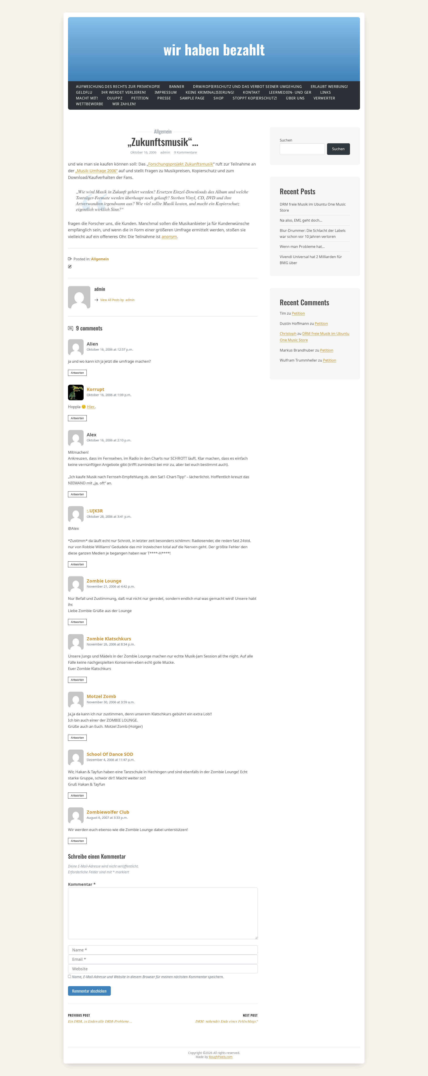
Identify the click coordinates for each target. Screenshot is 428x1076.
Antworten (77, 373)
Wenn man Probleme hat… (302, 246)
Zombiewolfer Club (108, 812)
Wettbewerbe (89, 103)
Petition (139, 98)
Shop (219, 98)
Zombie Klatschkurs (109, 638)
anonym (169, 236)
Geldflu (84, 92)
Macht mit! (87, 98)
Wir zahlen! (124, 103)
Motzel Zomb (101, 696)
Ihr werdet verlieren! (123, 92)
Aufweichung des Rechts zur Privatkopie (118, 86)
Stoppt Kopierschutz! (255, 98)
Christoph (288, 333)
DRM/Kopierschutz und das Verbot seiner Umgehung (247, 86)
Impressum (166, 92)
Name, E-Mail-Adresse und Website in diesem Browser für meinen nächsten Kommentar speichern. (148, 976)
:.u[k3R (95, 511)
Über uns (295, 98)
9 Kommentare (185, 152)
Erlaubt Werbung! (329, 86)
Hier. (91, 406)
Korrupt (95, 389)
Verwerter (324, 98)
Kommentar (82, 884)
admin (117, 300)
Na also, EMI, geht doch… (301, 220)
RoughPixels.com (221, 1057)
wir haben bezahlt (214, 49)
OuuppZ (115, 98)
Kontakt (251, 92)
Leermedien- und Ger (290, 92)
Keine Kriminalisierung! (210, 92)
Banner (176, 86)
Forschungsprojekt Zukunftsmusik (180, 164)
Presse (164, 98)
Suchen (286, 140)
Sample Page (192, 98)
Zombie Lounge (104, 581)
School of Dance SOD (110, 754)
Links (325, 92)
